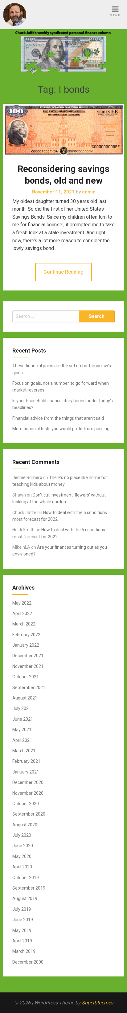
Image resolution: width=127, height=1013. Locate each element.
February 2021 (26, 761)
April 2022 (22, 613)
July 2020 (21, 835)
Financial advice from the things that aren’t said (58, 418)
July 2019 (21, 909)
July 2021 (21, 708)
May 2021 (21, 729)
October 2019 (25, 877)
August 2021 (24, 697)
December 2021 (27, 655)
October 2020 (25, 803)
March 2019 (23, 951)
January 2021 (25, 771)
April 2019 (22, 940)
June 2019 (22, 919)
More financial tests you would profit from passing (60, 428)
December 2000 (27, 962)
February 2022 (26, 634)
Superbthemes (97, 1003)
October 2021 (25, 676)
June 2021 (22, 719)
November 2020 (27, 793)
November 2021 (27, 666)
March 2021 (23, 750)
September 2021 (28, 687)
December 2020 (27, 782)
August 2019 (24, 898)
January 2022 (25, 645)
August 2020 (24, 824)
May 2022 (21, 603)
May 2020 (21, 856)
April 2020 (22, 866)
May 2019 (21, 930)
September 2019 (28, 888)
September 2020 (28, 814)
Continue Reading (63, 272)
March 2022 (23, 623)
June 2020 (22, 845)
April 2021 (22, 740)
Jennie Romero (27, 477)
